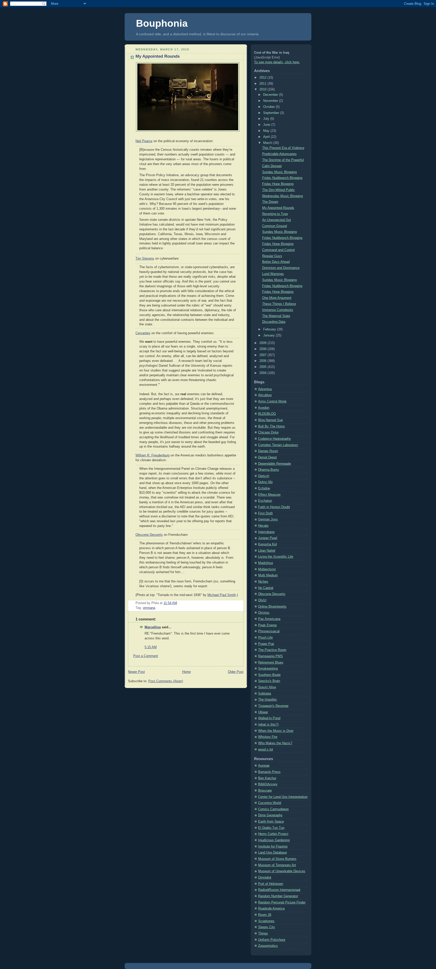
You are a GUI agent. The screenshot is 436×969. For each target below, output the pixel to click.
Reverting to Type (275, 214)
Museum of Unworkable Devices (281, 871)
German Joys (268, 519)
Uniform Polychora (271, 940)
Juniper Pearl (267, 538)
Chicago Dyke (268, 432)
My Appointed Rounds (157, 56)
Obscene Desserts (149, 535)
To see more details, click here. (277, 62)
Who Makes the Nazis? (275, 743)
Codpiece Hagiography (274, 439)
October (269, 107)
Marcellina (153, 627)
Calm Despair (272, 166)
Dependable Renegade (274, 463)
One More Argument (276, 298)
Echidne (264, 488)
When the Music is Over (275, 731)
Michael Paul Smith (221, 595)
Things (263, 933)
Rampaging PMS (270, 656)
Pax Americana (269, 619)
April (267, 137)
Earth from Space (271, 821)
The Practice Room (272, 650)
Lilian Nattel (266, 550)
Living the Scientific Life (275, 556)
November (271, 101)
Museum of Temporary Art (277, 865)
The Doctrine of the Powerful (283, 160)
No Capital (265, 588)
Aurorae (263, 765)
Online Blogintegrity (272, 606)
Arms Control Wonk (272, 401)
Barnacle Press (269, 772)
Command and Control (278, 250)
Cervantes (142, 333)
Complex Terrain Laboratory (278, 445)
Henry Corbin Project (273, 834)
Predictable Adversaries (279, 154)
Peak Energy (267, 625)
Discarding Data (273, 322)
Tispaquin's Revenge (273, 706)
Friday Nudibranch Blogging (282, 178)
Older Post (235, 672)
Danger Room (268, 451)
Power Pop (266, 644)
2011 (263, 83)
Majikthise (265, 563)
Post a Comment (145, 656)
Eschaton (265, 501)
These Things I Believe (279, 304)
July (266, 118)
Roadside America (271, 908)
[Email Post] (178, 603)
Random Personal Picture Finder (282, 902)
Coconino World (269, 803)
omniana (149, 608)
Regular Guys (272, 256)
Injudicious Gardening (274, 840)
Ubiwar (263, 712)
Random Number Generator (278, 896)
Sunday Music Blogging (279, 172)
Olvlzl (262, 600)
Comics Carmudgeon (273, 809)
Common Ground (274, 226)
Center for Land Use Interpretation (283, 797)
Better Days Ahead (276, 262)
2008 (263, 349)
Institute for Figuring (272, 846)
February (270, 329)
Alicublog (264, 395)
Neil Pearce (143, 141)
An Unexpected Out (276, 220)
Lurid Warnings (273, 274)
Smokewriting (268, 668)
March (268, 143)
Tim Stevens (144, 258)
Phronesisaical (269, 631)
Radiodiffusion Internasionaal (279, 890)
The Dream (270, 202)
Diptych (263, 476)
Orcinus (263, 612)
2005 (263, 367)
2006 (263, 361)
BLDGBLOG (267, 414)
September (271, 113)
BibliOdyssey (268, 784)
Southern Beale (269, 675)
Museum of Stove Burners (277, 859)
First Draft (265, 513)
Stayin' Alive (267, 687)
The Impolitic (267, 699)
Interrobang (266, 532)
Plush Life (265, 637)
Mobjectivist (267, 569)
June (267, 125)
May (266, 131)
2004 (263, 373)
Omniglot (264, 877)
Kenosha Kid (267, 544)
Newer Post (136, 672)
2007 (263, 355)
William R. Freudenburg (152, 455)
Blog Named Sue (270, 420)
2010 (263, 89)
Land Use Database (272, 852)
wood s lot (265, 749)
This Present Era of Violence (283, 148)
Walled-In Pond (269, 718)
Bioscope (265, 790)
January (269, 335)
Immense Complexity (277, 310)
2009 (263, 343)
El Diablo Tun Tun (271, 828)
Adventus (265, 389)
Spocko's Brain (269, 681)
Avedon (263, 408)
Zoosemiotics (268, 946)
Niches (263, 581)
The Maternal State (276, 316)
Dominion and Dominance (280, 268)
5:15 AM (151, 647)
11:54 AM (170, 603)
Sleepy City (266, 927)
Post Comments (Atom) (165, 681)
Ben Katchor (267, 778)
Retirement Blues (270, 662)
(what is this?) (268, 724)
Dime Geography (270, 815)
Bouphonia (162, 23)
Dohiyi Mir (265, 482)
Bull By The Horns (271, 426)
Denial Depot (267, 457)
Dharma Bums (268, 470)
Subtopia (264, 693)
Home (186, 672)
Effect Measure (269, 494)
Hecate (263, 525)
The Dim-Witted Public (278, 190)
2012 (263, 77)
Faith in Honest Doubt (274, 507)
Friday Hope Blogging (277, 184)
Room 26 (264, 915)
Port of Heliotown (270, 884)
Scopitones (266, 921)
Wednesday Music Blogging (282, 196)
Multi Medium (268, 575)
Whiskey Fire (267, 737)
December (271, 95)
